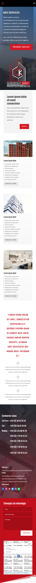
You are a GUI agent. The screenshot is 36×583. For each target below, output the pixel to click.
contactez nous (10, 296)
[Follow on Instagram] (6, 489)
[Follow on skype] (12, 489)
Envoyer (26, 533)
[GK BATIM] (18, 556)
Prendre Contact (21, 47)
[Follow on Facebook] (3, 489)
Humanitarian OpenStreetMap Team (23, 573)
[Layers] (29, 544)
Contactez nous (10, 183)
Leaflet (13, 572)
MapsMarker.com (7, 572)
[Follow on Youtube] (9, 489)
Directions (8, 552)
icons (16, 572)
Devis (24, 126)
